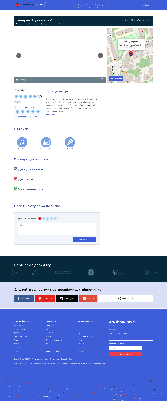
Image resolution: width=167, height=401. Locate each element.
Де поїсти (51, 321)
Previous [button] (18, 55)
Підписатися (125, 354)
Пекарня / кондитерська (55, 340)
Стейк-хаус (50, 347)
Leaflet (151, 82)
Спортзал (18, 347)
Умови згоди (54, 359)
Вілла (79, 340)
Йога (16, 351)
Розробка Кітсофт (67, 359)
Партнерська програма (118, 333)
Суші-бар (49, 344)
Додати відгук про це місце (27, 116)
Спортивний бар (52, 351)
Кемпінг (80, 344)
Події (97, 5)
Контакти (113, 329)
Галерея (19, 31)
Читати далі (50, 114)
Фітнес (16, 333)
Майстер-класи (46, 148)
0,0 (39, 97)
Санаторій (81, 351)
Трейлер (80, 347)
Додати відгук (85, 239)
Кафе (48, 329)
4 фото (21, 79)
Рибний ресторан (52, 325)
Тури (103, 5)
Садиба (80, 333)
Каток (16, 344)
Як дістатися (116, 78)
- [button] (111, 35)
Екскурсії (69, 148)
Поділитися (127, 298)
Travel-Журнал (78, 5)
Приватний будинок (85, 336)
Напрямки (90, 5)
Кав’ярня (49, 333)
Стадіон (17, 340)
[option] (60, 55)
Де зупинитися (85, 321)
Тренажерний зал (21, 336)
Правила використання (40, 359)
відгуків (18, 102)
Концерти (22, 148)
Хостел (80, 329)
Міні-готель (81, 325)
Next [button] (100, 55)
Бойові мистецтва (21, 329)
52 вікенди (66, 5)
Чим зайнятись (22, 321)
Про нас (112, 326)
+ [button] (110, 31)
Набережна (18, 325)
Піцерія (48, 336)
